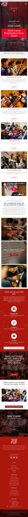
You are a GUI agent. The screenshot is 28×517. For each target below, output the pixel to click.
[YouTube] (14, 336)
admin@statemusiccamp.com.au (14, 43)
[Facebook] (14, 309)
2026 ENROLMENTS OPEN (14, 418)
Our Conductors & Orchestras (14, 469)
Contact (14, 472)
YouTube (14, 341)
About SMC (14, 470)
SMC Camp (14, 465)
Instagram (14, 327)
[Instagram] (14, 323)
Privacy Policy (16, 513)
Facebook (14, 314)
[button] (26, 4)
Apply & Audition (14, 467)
